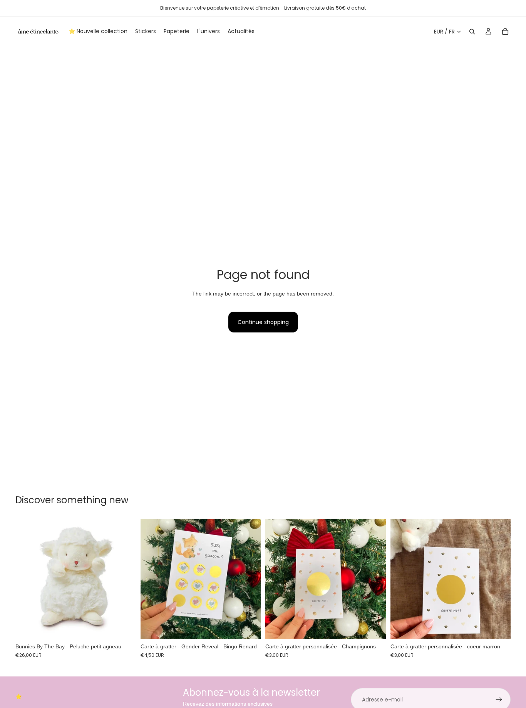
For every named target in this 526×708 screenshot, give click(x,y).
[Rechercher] (472, 31)
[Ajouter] (124, 628)
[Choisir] (249, 628)
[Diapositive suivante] (249, 579)
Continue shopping (263, 322)
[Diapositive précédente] (152, 579)
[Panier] (505, 31)
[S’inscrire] (499, 699)
